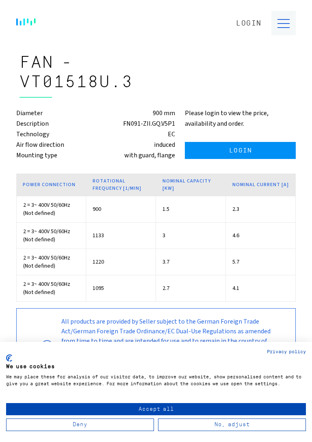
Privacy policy (286, 351)
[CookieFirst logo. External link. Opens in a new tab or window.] (9, 358)
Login (249, 23)
